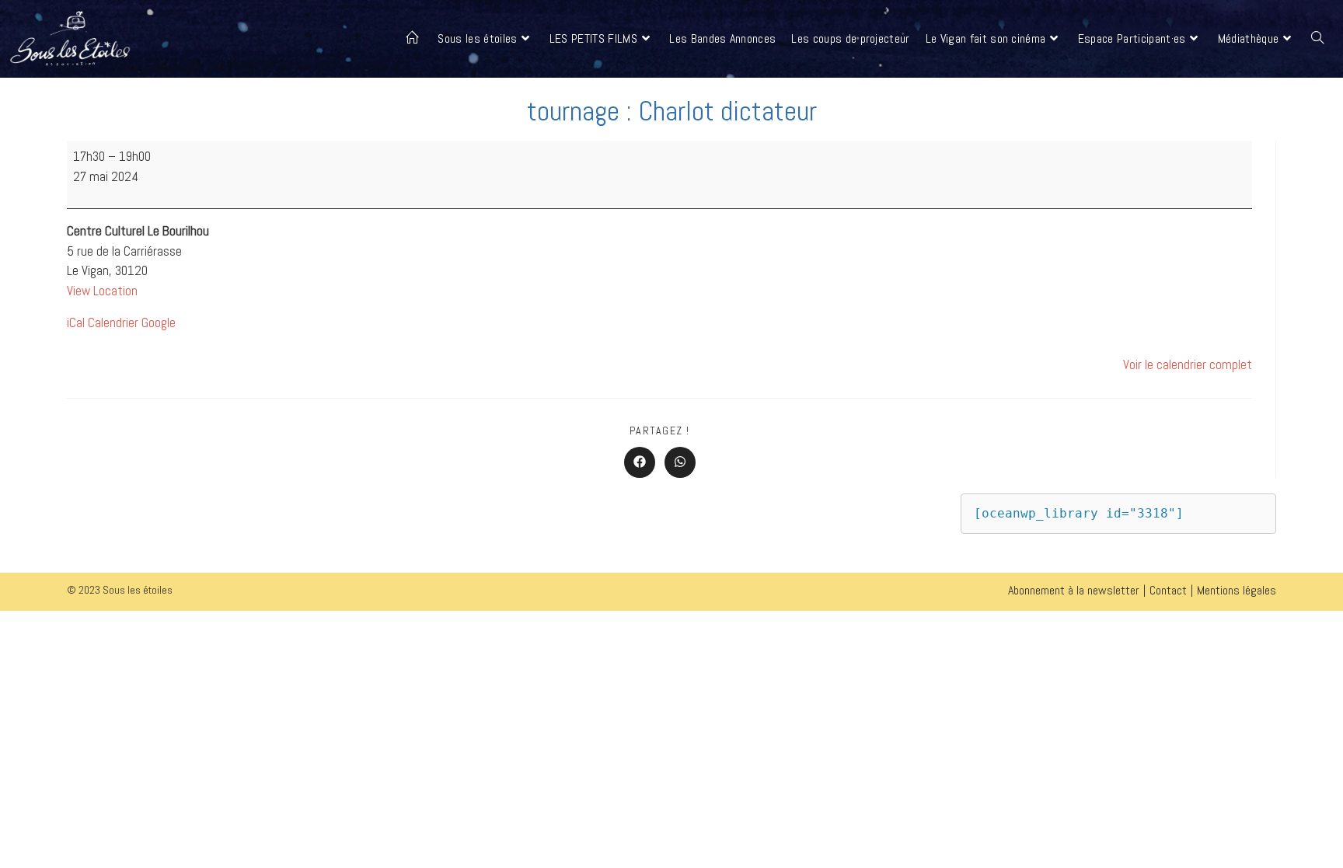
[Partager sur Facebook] (639, 462)
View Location (102, 290)
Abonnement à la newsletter (1073, 590)
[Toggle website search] (1317, 39)
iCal (76, 322)
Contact (1168, 590)
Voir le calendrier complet (1187, 364)
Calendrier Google (132, 322)
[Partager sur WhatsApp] (680, 462)
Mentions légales (1236, 590)
